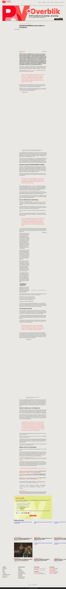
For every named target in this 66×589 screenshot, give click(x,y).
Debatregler (20, 574)
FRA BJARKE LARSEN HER (41, 468)
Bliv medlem (20, 575)
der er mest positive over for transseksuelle (39, 201)
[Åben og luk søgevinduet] (63, 2)
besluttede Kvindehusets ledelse (32, 70)
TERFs (43, 486)
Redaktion (20, 569)
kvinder (21, 486)
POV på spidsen (20, 540)
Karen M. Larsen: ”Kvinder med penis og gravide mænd (28, 477)
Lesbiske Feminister (33, 185)
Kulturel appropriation (43, 485)
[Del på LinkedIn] (43, 51)
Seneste (3, 569)
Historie (20, 561)
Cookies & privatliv (21, 578)
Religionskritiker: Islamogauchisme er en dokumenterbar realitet (43, 539)
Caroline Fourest (22, 485)
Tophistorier (4, 568)
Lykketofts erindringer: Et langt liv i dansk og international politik (42, 560)
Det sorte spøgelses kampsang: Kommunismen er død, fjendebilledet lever (23, 539)
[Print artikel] (46, 51)
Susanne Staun (39, 486)
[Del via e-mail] (44, 51)
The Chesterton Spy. (42, 482)
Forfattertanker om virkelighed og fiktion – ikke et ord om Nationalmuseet (23, 560)
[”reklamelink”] (33, 13)
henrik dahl (26, 485)
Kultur (60, 561)
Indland (41, 561)
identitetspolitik (31, 485)
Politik (40, 540)
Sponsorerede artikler (6, 574)
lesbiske (24, 486)
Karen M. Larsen (37, 485)
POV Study (4, 573)
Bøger (58, 540)
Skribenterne (20, 570)
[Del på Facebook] (42, 51)
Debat (38, 540)
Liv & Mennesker (24, 561)
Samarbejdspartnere (21, 573)
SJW (27, 486)
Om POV (19, 568)
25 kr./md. (33, 515)
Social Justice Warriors (32, 486)
